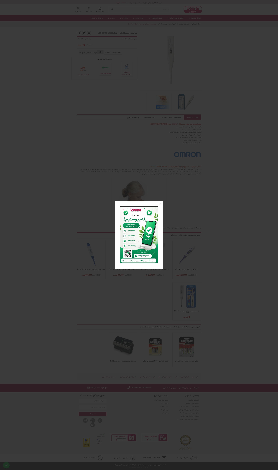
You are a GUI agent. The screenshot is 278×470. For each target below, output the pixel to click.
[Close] (160, 203)
